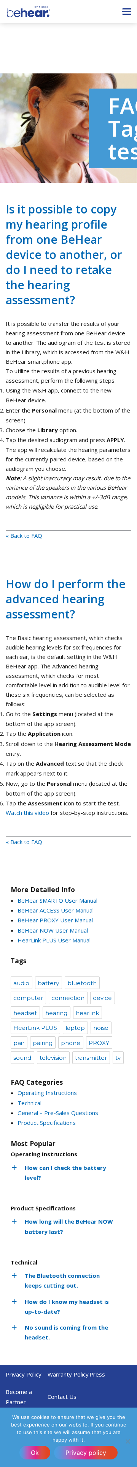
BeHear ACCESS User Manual (56, 910)
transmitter (91, 1057)
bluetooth (82, 983)
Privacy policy (85, 1452)
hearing (56, 1013)
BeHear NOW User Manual (53, 930)
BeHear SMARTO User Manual (57, 900)
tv (118, 1057)
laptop (75, 1027)
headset (25, 1013)
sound (22, 1057)
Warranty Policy (68, 1374)
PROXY (99, 1043)
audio (21, 983)
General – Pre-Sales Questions (58, 1113)
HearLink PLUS (35, 1027)
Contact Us (62, 1396)
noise (100, 1027)
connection (67, 997)
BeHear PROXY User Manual (55, 920)
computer (28, 997)
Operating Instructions (47, 1092)
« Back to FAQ (24, 535)
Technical (29, 1103)
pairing (43, 1043)
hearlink (87, 1013)
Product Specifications (47, 1122)
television (53, 1057)
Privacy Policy (23, 1374)
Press (97, 1374)
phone (70, 1043)
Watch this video (27, 812)
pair (18, 1043)
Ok (35, 1452)
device (102, 997)
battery (48, 983)
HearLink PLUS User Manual (54, 940)
